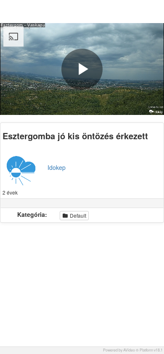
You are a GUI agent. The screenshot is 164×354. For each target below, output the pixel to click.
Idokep (57, 167)
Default (77, 215)
